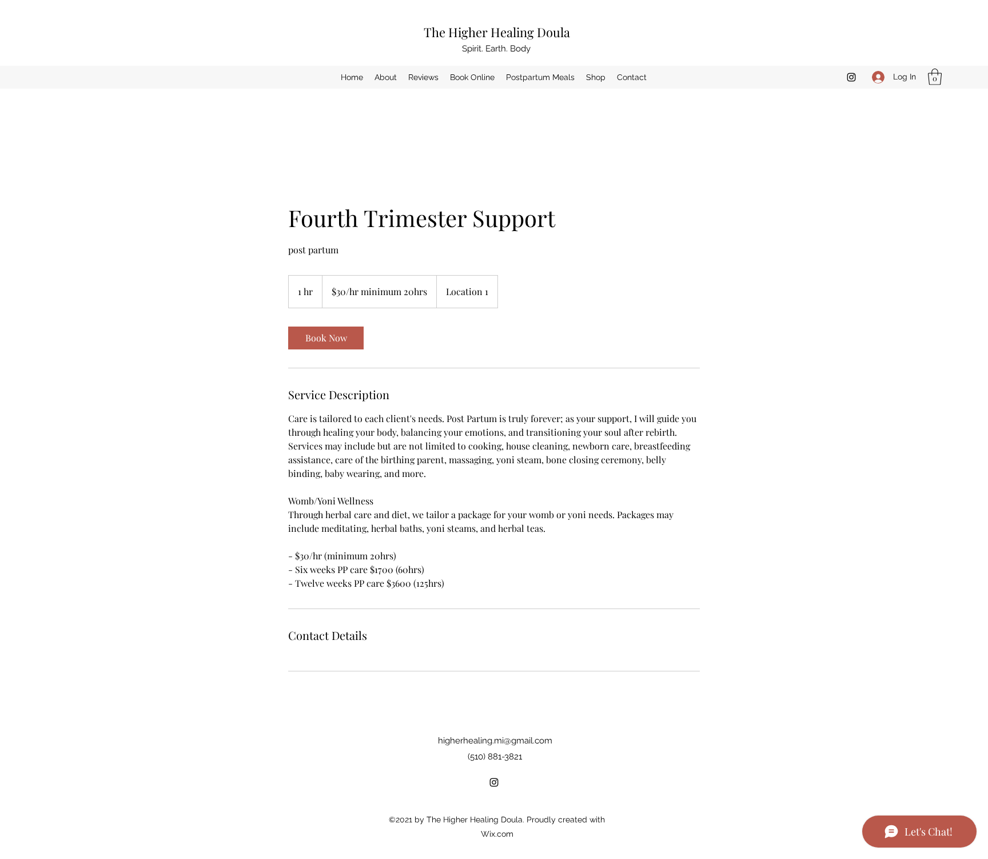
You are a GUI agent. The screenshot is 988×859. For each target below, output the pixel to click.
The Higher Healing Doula (497, 32)
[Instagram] (851, 77)
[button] (935, 77)
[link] (326, 338)
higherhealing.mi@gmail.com (495, 740)
